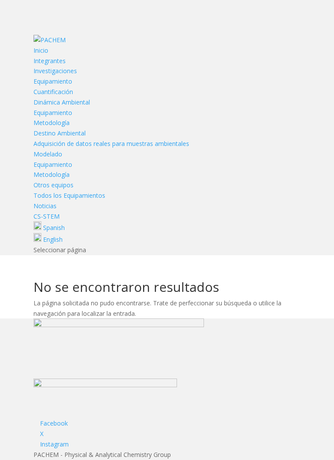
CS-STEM (46, 216)
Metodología (51, 122)
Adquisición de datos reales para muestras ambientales (111, 143)
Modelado (47, 154)
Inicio (40, 50)
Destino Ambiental (59, 133)
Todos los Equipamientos (69, 195)
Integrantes (49, 61)
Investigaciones (55, 71)
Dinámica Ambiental (61, 102)
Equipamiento (52, 81)
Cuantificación (53, 92)
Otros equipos (53, 185)
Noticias (45, 206)
